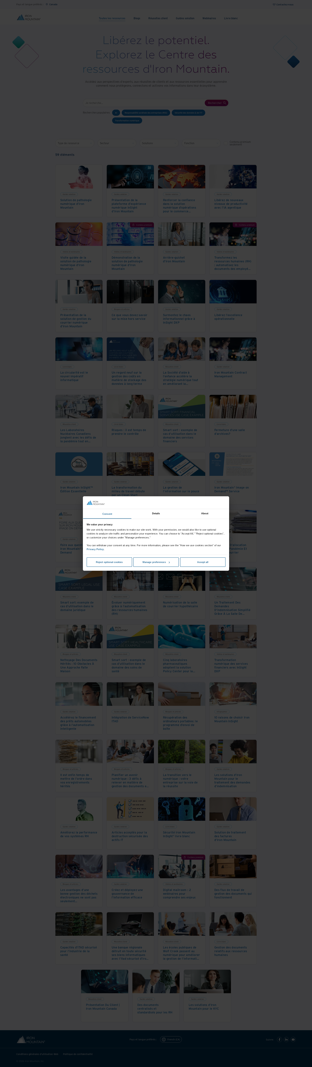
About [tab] (204, 513)
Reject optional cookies (109, 562)
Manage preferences (154, 562)
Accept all (202, 562)
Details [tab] (156, 513)
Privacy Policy (95, 549)
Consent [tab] (107, 513)
